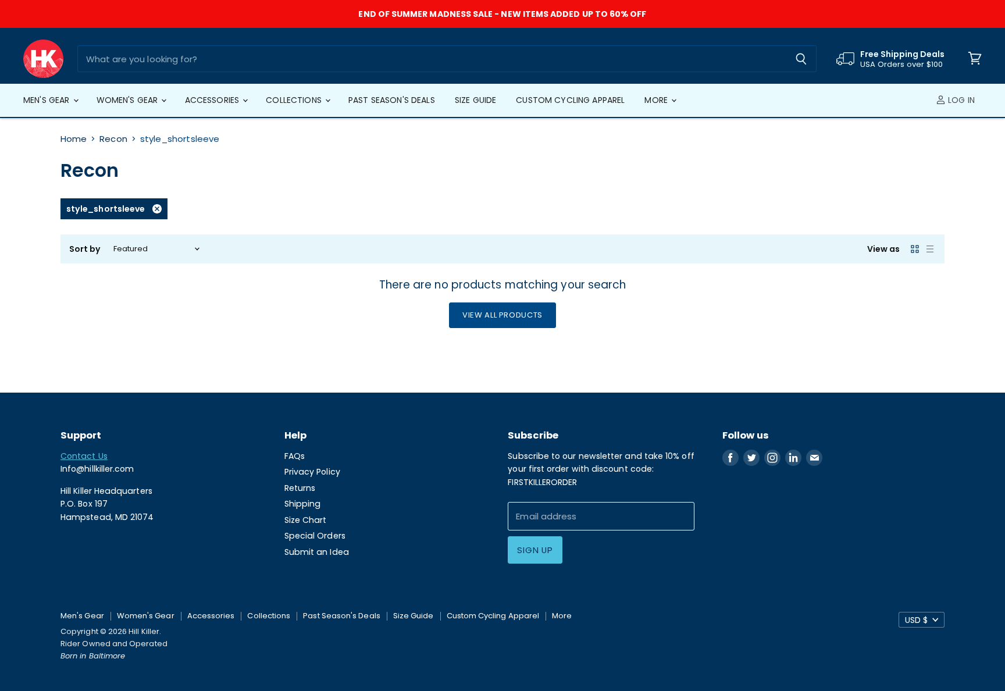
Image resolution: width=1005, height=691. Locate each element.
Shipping (302, 504)
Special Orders (314, 536)
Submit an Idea (316, 552)
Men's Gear (47, 100)
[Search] (801, 58)
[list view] (930, 249)
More (657, 100)
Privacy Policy (312, 472)
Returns (300, 488)
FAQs (294, 456)
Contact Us (84, 456)
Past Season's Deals (391, 100)
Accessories (213, 100)
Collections (295, 100)
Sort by (85, 249)
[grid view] (915, 249)
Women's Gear (129, 100)
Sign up (535, 550)
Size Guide (475, 100)
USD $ (916, 620)
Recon (113, 139)
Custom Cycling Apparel (570, 100)
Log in (960, 100)
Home (73, 139)
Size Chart (305, 520)
